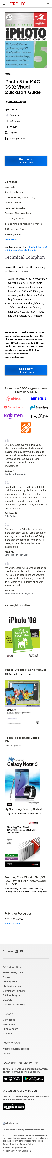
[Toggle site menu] (3, 3)
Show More (11, 240)
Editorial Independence (14, 1147)
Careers (7, 977)
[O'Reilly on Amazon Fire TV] (14, 1109)
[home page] (17, 3)
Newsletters (9, 1024)
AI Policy (7, 1033)
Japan (6, 1053)
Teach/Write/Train (13, 972)
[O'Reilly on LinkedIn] (16, 951)
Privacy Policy (10, 1028)
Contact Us (9, 1019)
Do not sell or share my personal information (23, 1129)
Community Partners (14, 990)
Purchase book (13, 923)
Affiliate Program (12, 995)
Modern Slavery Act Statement (17, 1151)
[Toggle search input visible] (48, 3)
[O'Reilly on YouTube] (21, 951)
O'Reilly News (10, 981)
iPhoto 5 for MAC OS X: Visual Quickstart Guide (26, 248)
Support (8, 1014)
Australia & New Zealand (16, 1048)
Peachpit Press (17, 138)
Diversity (7, 999)
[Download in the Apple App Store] (12, 1081)
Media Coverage (12, 986)
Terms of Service (10, 1144)
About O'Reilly (12, 966)
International (11, 1043)
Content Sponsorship (14, 1004)
